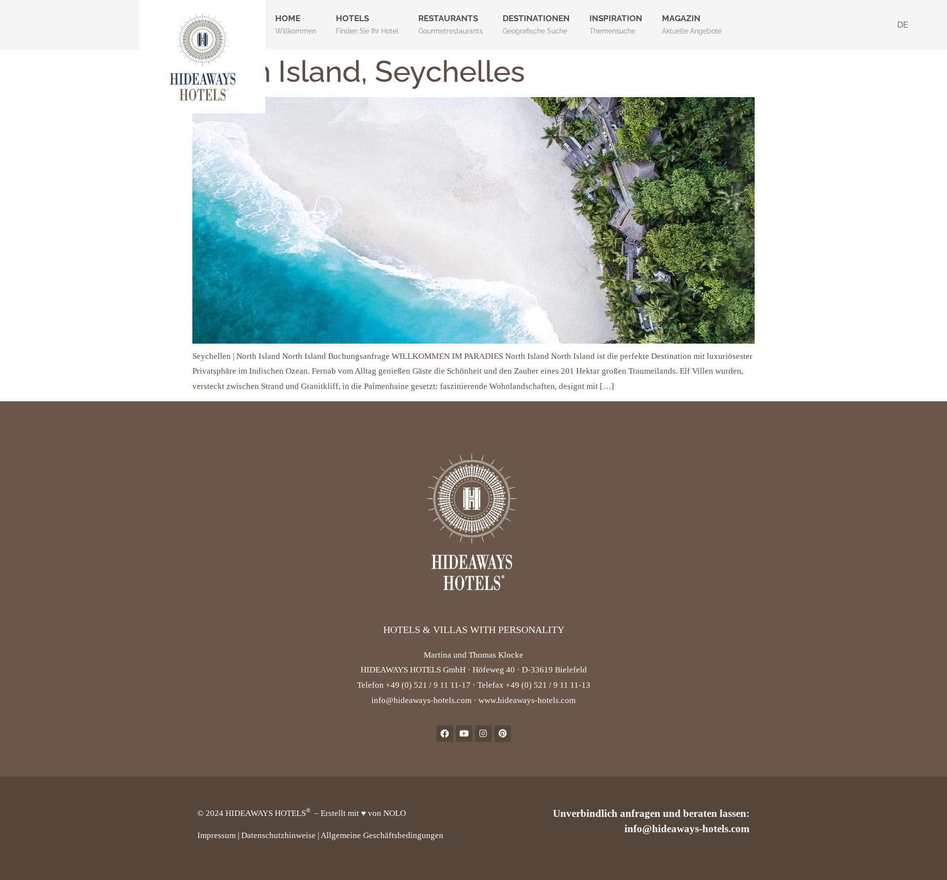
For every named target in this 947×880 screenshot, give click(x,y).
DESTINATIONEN (536, 24)
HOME (295, 24)
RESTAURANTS (450, 24)
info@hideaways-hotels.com (421, 700)
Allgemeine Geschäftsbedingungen (382, 835)
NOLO (394, 813)
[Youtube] (464, 733)
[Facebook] (445, 733)
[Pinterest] (502, 733)
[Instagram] (483, 733)
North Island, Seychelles (358, 71)
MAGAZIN (692, 24)
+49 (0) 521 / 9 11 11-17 (428, 685)
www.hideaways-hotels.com (527, 700)
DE (902, 25)
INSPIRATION (615, 24)
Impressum (216, 835)
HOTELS (367, 24)
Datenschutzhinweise (278, 835)
